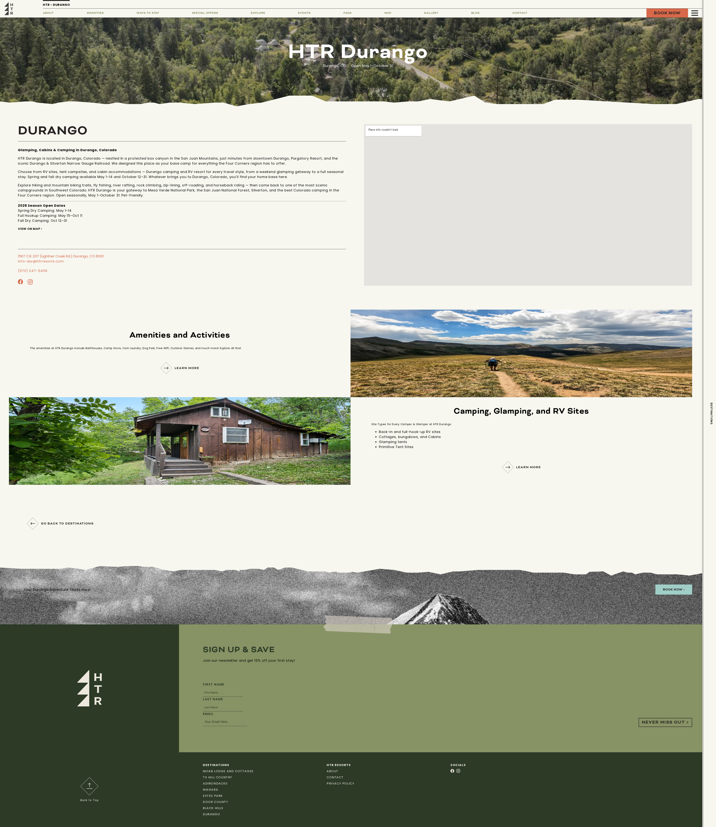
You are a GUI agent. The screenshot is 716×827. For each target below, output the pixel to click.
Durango (211, 814)
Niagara (210, 789)
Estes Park (213, 796)
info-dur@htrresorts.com (41, 261)
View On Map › (30, 229)
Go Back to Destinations (67, 524)
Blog (475, 13)
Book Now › (674, 589)
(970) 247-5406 (32, 270)
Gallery (431, 13)
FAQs (347, 13)
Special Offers (205, 13)
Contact (519, 13)
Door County (215, 802)
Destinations (711, 414)
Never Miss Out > (665, 722)
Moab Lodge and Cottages (228, 771)
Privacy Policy (340, 783)
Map (387, 13)
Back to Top (89, 800)
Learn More (187, 368)
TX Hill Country (217, 777)
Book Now (667, 13)
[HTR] (8, 8)
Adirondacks (215, 783)
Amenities (95, 13)
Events (304, 13)
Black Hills (213, 808)
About (48, 13)
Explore (258, 13)
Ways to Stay (147, 13)
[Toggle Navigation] (694, 13)
